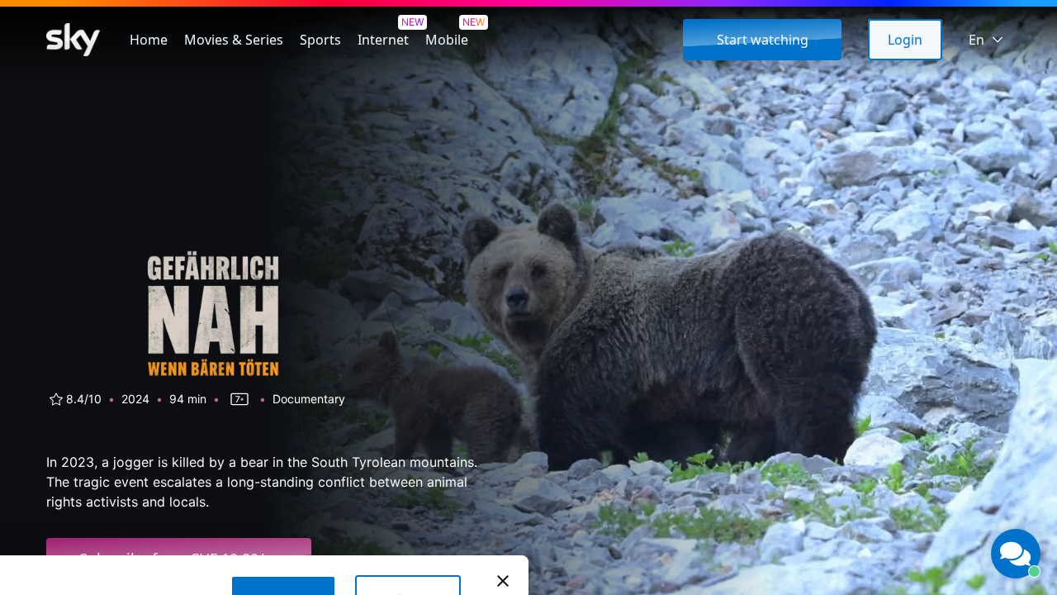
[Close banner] (503, 581)
